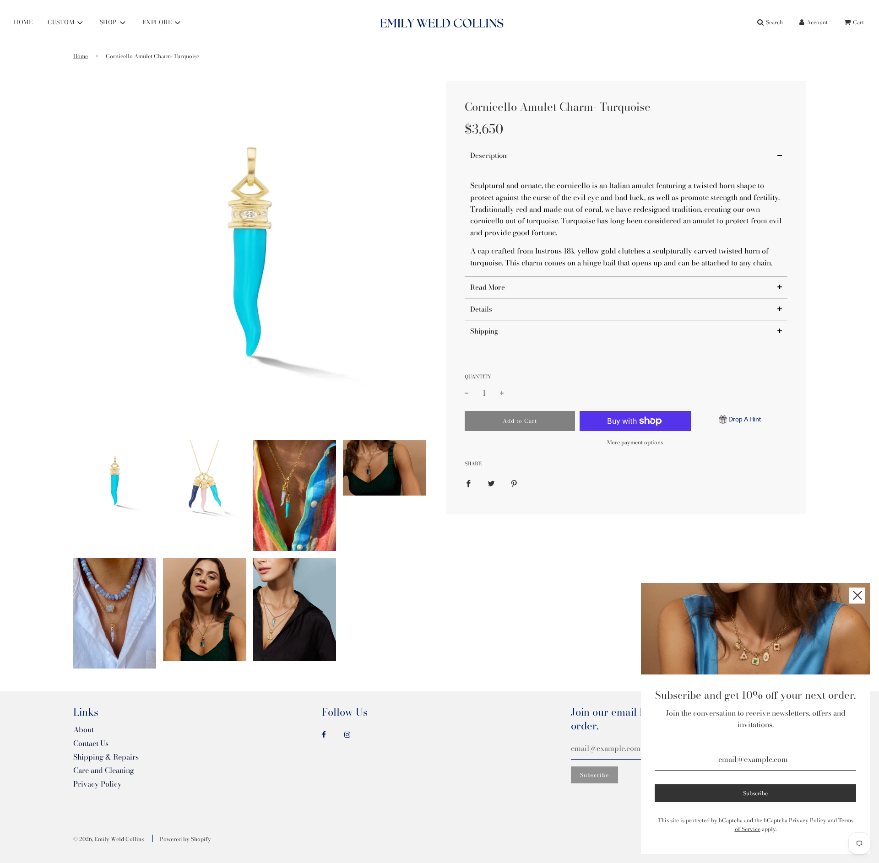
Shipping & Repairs (106, 756)
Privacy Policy (97, 783)
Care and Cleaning (103, 770)
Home (80, 56)
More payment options (635, 442)
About (83, 729)
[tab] (626, 156)
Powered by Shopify (185, 839)
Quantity (478, 376)
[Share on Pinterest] (514, 483)
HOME (23, 22)
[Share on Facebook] (468, 483)
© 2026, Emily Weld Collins (108, 839)
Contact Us (91, 743)
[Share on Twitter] (491, 483)
